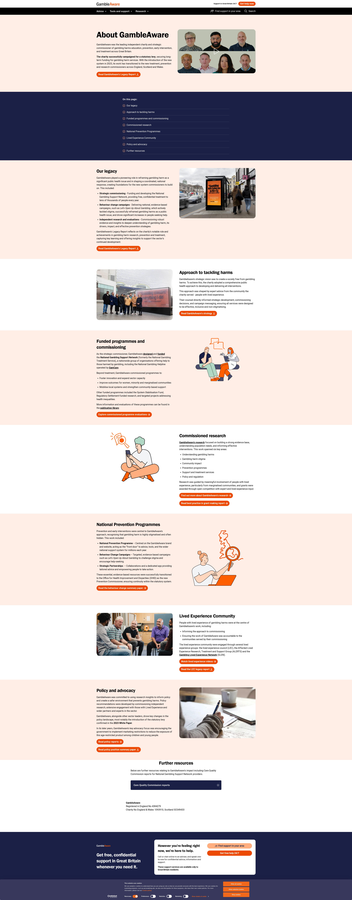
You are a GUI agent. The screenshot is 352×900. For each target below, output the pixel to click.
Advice (100, 11)
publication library (109, 408)
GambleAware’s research (192, 442)
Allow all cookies (236, 884)
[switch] (153, 896)
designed (148, 354)
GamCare (113, 367)
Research (141, 11)
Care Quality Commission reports (152, 785)
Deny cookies (236, 894)
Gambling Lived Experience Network (198, 655)
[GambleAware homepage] (108, 3)
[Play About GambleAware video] (216, 51)
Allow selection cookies (236, 889)
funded (161, 354)
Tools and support (119, 11)
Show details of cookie (199, 896)
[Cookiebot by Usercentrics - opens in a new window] (112, 896)
